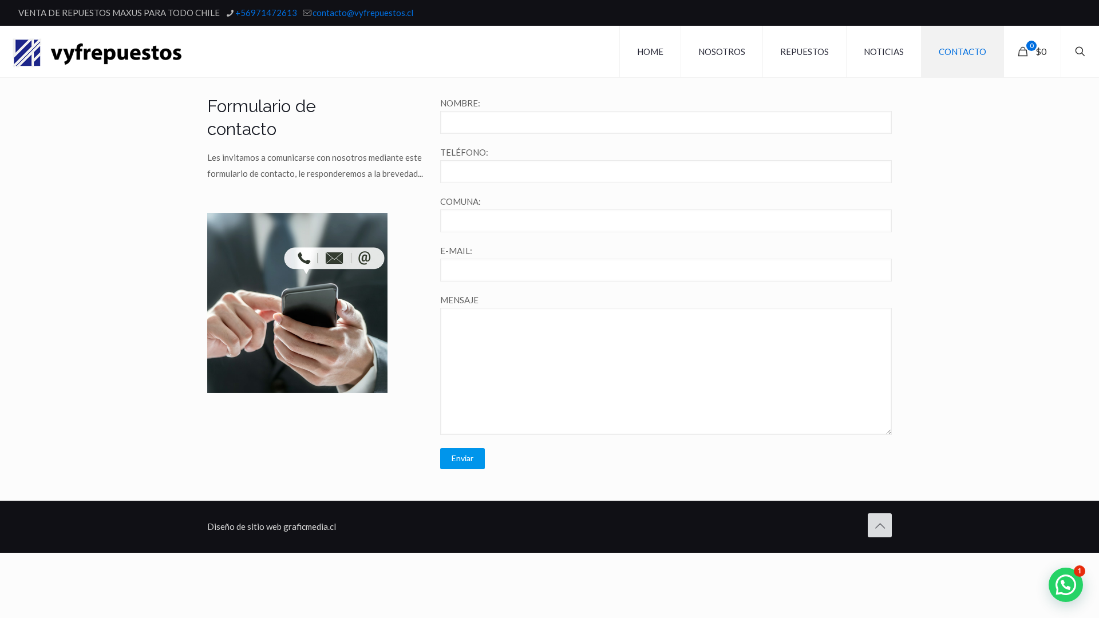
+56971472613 (266, 12)
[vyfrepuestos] (97, 51)
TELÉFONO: (464, 152)
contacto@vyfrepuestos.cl (363, 12)
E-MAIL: (456, 250)
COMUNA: (460, 201)
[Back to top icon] (880, 525)
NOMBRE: (460, 103)
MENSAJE (459, 300)
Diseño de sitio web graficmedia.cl (271, 526)
